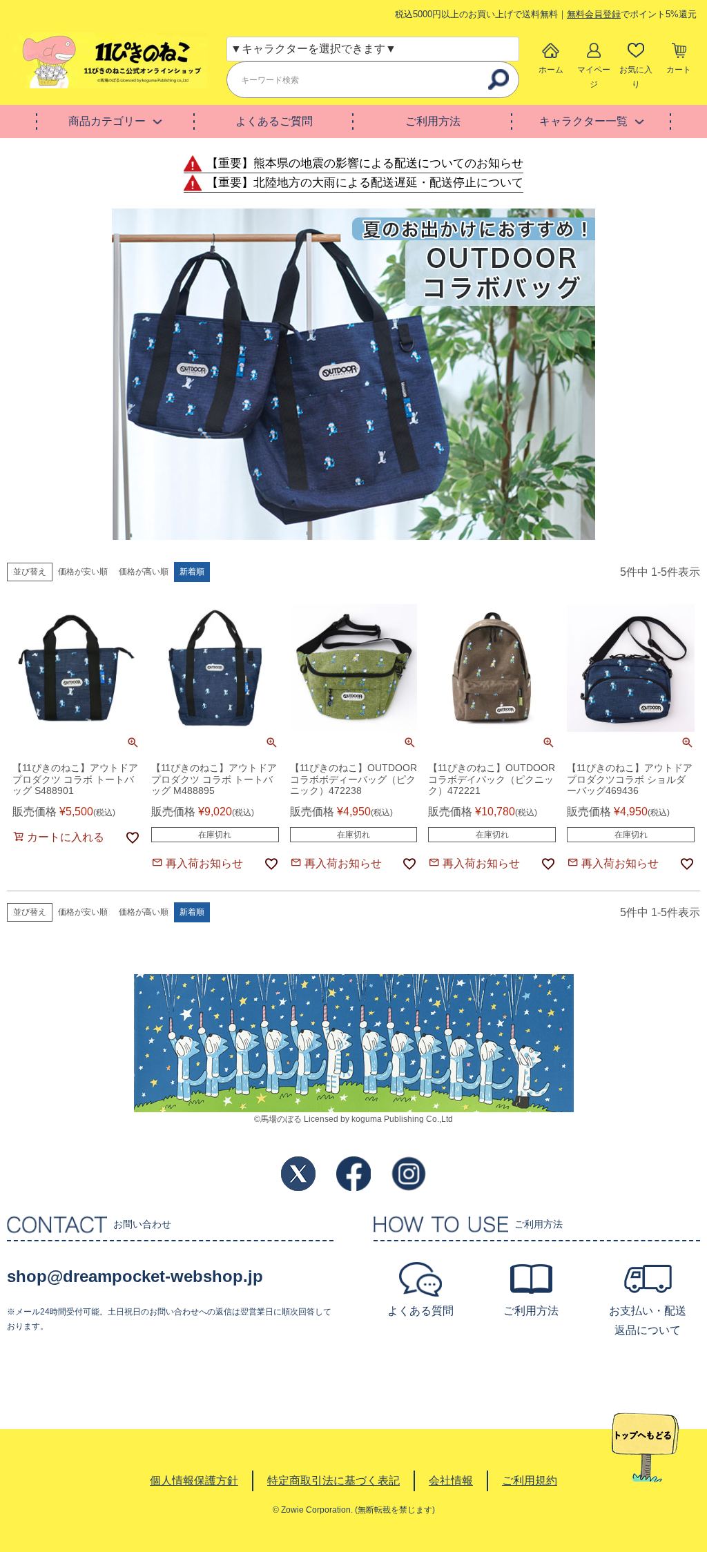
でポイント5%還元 (632, 14)
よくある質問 (420, 1311)
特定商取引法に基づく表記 (333, 1480)
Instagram (408, 1173)
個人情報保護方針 (194, 1480)
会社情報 (451, 1480)
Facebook (353, 1173)
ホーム (551, 70)
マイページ (593, 77)
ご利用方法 (433, 121)
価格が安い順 (83, 571)
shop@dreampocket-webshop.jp (135, 1276)
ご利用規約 (529, 1480)
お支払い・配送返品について (647, 1320)
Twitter (298, 1173)
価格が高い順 (143, 571)
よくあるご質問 (274, 121)
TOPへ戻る (645, 1448)
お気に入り (635, 77)
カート (678, 70)
